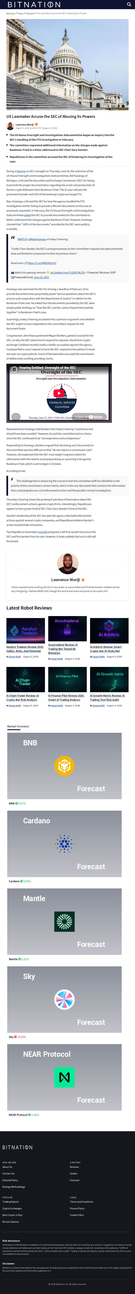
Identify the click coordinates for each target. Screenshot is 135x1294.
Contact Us (8, 1173)
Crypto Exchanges (12, 1208)
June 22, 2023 (41, 277)
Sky (11, 1037)
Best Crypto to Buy (12, 1215)
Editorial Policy (10, 1180)
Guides (73, 1173)
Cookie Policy (77, 1215)
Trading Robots (10, 1201)
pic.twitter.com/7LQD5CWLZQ (67, 273)
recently (43, 532)
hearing (21, 171)
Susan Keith (15, 656)
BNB (11, 803)
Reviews (74, 1167)
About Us (7, 1167)
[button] (129, 5)
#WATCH (22, 239)
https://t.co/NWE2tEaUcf (41, 263)
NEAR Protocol (18, 1115)
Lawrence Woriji (65, 580)
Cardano (14, 881)
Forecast (75, 1180)
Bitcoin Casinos (10, 1221)
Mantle (13, 959)
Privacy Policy (77, 1208)
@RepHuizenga (37, 239)
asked (27, 215)
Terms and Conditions (81, 1201)
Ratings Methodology (13, 1187)
